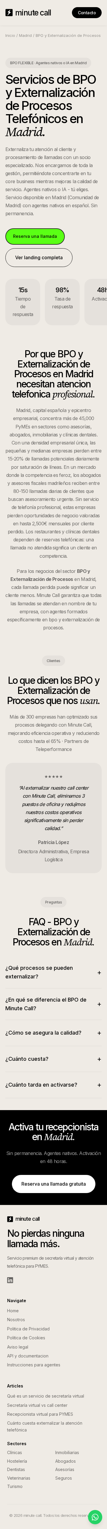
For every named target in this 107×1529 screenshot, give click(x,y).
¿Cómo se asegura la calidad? (53, 1032)
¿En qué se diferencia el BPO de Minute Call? (53, 1004)
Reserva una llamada (35, 236)
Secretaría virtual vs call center (37, 1405)
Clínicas (14, 1452)
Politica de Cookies (26, 1337)
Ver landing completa (39, 257)
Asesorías (64, 1469)
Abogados (65, 1461)
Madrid (25, 35)
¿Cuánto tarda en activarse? (53, 1084)
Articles (15, 1385)
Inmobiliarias (67, 1452)
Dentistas (16, 1469)
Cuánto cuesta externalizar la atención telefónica (44, 1426)
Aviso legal (17, 1346)
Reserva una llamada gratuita (53, 1184)
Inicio (10, 35)
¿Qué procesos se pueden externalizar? (53, 972)
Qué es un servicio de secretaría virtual (45, 1395)
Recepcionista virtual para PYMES (40, 1414)
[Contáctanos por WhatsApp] (95, 1517)
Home (13, 1310)
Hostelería (17, 1461)
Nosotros (16, 1319)
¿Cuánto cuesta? (53, 1059)
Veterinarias (18, 1478)
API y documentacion (27, 1355)
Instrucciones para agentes (33, 1364)
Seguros (63, 1478)
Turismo (15, 1486)
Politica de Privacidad (28, 1328)
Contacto (87, 12)
